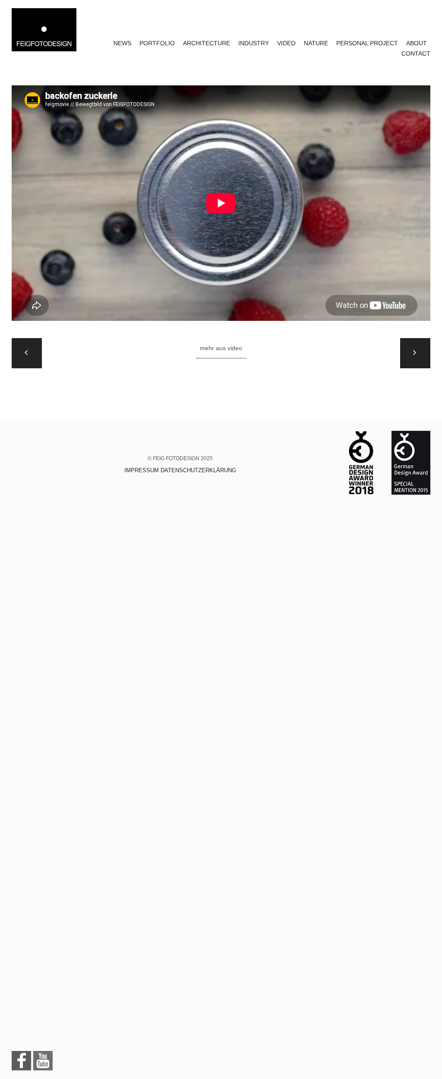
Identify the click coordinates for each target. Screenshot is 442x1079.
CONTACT (415, 53)
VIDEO (286, 43)
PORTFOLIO (157, 43)
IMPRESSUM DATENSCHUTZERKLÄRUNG (180, 470)
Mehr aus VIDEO (221, 348)
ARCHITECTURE (206, 43)
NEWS (122, 43)
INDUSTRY (253, 43)
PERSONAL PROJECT (367, 43)
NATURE (316, 43)
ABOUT (416, 43)
